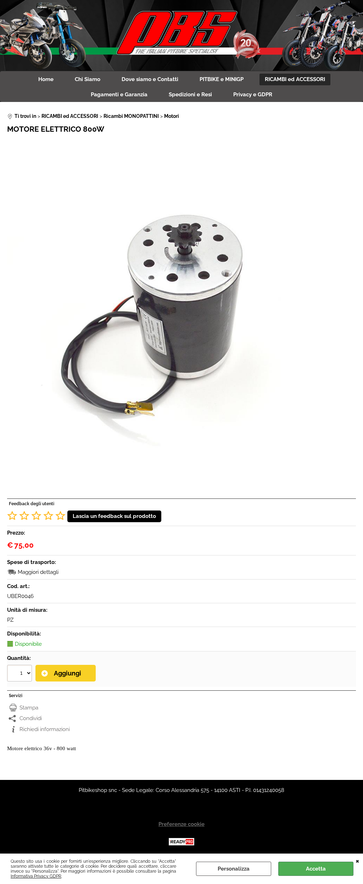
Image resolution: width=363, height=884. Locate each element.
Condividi (30, 718)
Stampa (28, 708)
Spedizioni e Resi (190, 94)
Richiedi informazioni (44, 729)
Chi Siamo (87, 79)
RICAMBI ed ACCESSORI (295, 79)
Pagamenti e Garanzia (119, 94)
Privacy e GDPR (252, 94)
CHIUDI (357, 860)
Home (46, 79)
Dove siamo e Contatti (150, 79)
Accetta (316, 869)
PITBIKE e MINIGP (222, 79)
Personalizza (234, 869)
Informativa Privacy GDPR (36, 876)
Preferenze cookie (181, 824)
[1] (20, 674)
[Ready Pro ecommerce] (181, 841)
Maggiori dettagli (38, 572)
